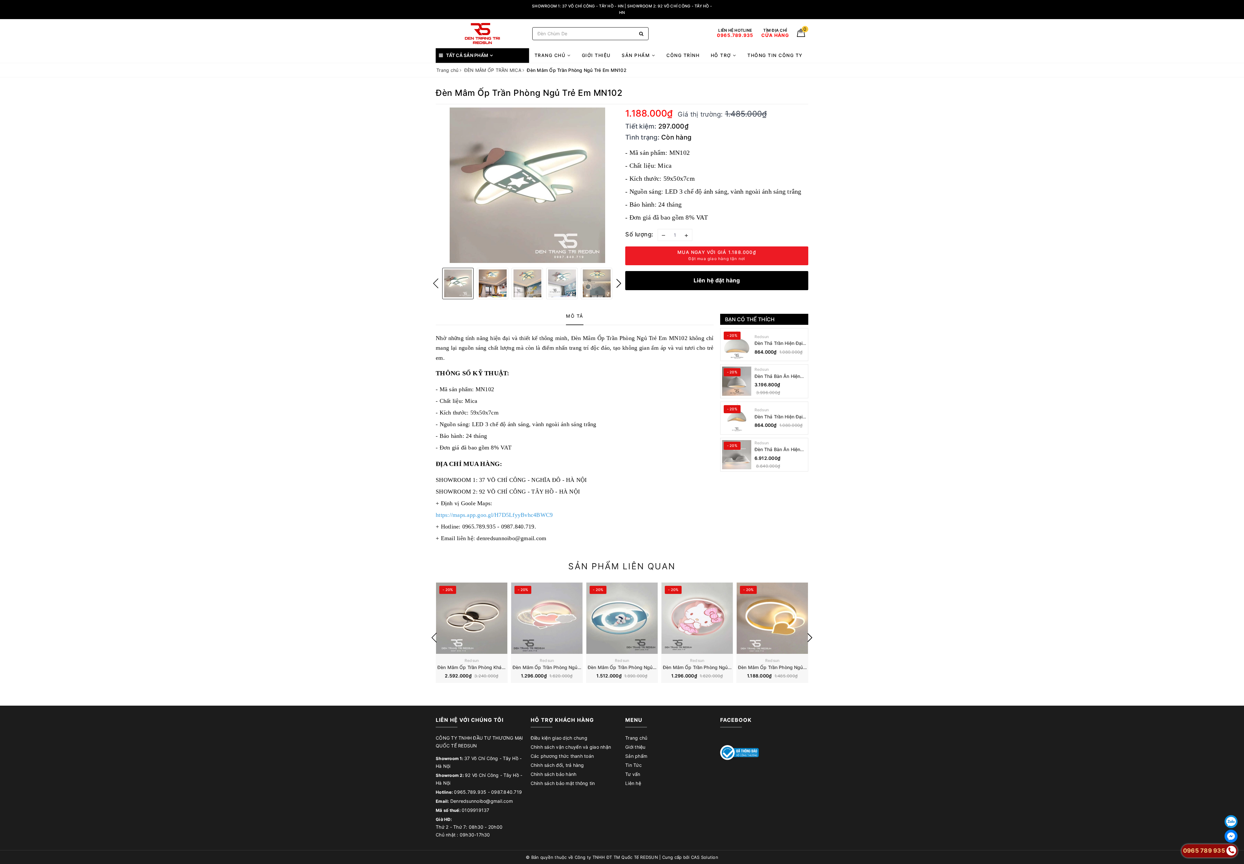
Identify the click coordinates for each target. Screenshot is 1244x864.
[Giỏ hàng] (801, 35)
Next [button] (619, 283)
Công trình (682, 55)
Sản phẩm (637, 55)
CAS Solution (704, 857)
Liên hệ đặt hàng (717, 280)
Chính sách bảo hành (554, 774)
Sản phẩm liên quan (621, 566)
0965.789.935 (470, 792)
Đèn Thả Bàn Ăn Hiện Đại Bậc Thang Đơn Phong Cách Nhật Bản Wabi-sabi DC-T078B (778, 376)
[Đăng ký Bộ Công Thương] (739, 752)
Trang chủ (551, 55)
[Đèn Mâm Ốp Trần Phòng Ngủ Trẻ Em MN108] (772, 618)
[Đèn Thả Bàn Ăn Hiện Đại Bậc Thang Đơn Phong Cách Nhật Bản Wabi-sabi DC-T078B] (736, 381)
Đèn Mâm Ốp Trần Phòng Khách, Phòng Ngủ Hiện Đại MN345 (503, 667)
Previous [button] (436, 283)
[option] (527, 185)
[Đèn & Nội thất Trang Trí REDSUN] (482, 33)
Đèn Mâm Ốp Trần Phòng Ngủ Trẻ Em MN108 (787, 667)
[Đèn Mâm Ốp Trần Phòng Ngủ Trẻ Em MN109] (697, 618)
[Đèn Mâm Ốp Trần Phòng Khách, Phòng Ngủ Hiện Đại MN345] (471, 618)
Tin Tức (633, 765)
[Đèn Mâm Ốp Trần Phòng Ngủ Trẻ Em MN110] (622, 618)
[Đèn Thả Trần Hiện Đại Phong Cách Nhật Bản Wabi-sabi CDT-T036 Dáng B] (736, 344)
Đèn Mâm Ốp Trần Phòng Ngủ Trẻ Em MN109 (712, 667)
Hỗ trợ (722, 55)
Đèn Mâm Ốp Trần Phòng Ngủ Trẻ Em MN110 (636, 667)
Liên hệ (633, 783)
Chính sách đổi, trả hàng (557, 765)
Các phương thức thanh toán (562, 756)
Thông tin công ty (775, 55)
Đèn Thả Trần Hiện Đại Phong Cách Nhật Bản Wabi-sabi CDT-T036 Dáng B (778, 343)
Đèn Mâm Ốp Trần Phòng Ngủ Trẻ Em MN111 (561, 667)
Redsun (761, 336)
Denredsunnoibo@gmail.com (481, 801)
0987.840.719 (506, 792)
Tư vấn (632, 774)
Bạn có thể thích (750, 319)
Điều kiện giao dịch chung (559, 738)
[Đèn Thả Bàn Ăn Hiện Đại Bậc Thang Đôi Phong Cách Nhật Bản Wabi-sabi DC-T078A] (736, 454)
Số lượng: (639, 234)
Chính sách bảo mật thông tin (563, 783)
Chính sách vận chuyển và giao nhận (571, 747)
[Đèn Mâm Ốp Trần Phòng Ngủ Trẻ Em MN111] (546, 618)
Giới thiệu (596, 55)
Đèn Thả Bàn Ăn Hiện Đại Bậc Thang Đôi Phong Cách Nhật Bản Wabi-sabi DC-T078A (778, 450)
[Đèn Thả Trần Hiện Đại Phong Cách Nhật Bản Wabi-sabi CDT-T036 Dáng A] (736, 418)
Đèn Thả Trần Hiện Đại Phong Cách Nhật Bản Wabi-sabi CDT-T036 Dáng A (778, 417)
